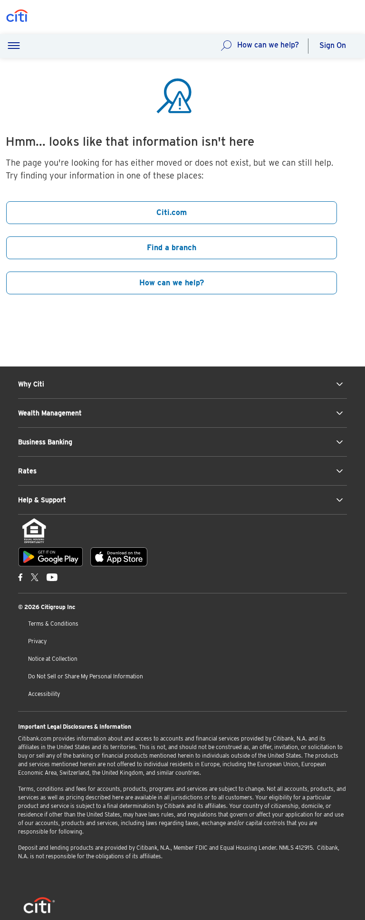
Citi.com (171, 212)
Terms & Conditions (53, 623)
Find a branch (171, 247)
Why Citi (31, 384)
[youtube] (52, 576)
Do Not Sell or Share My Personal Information (85, 676)
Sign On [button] (332, 45)
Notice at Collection (52, 658)
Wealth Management (50, 413)
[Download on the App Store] (118, 556)
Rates (27, 471)
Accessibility (44, 693)
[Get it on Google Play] (50, 556)
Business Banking (45, 442)
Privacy (37, 641)
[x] (34, 576)
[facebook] (20, 576)
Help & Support (42, 500)
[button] (14, 46)
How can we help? (268, 44)
